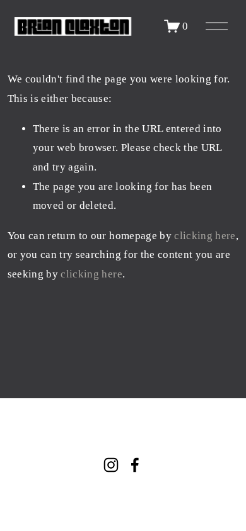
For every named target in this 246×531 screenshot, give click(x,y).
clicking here (204, 236)
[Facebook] (135, 464)
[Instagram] (111, 464)
